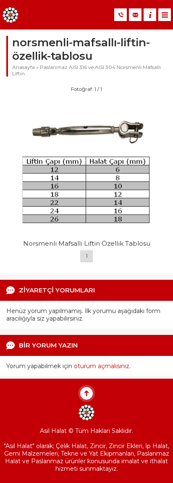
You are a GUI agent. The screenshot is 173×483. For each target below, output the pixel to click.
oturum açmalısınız (101, 366)
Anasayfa (23, 67)
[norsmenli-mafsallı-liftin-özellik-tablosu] (86, 232)
